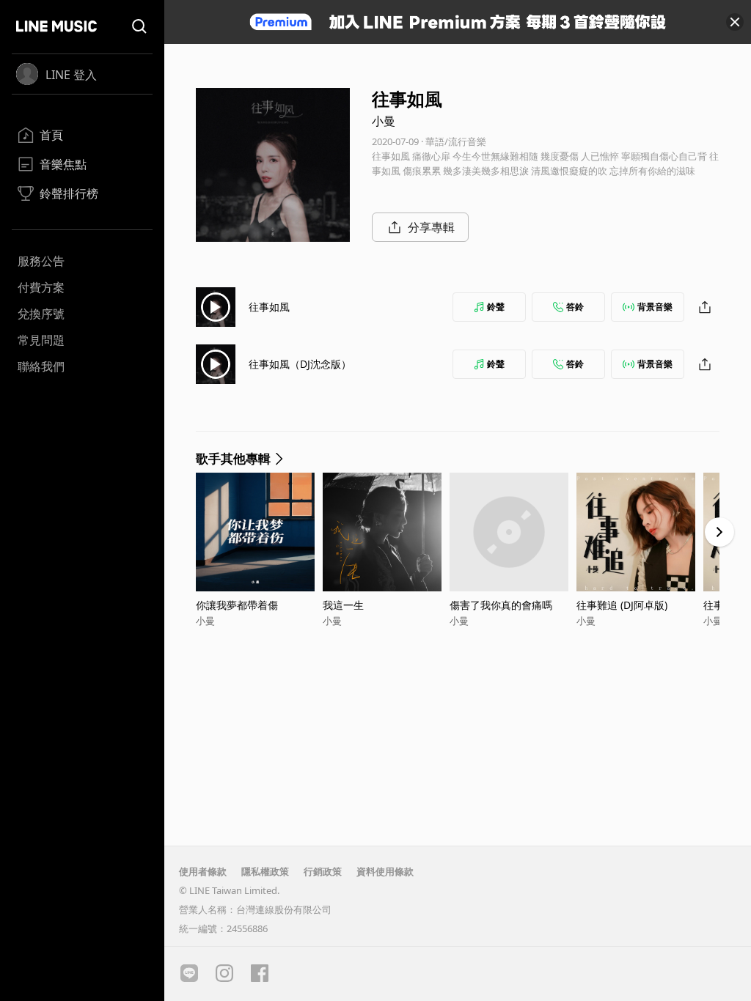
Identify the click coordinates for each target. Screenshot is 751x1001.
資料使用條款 (385, 871)
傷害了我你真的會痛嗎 (501, 605)
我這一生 (343, 605)
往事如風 (269, 307)
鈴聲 (496, 306)
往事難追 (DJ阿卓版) (621, 605)
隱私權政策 (265, 871)
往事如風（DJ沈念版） (300, 364)
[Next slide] (719, 532)
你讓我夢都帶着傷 (237, 605)
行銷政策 (323, 871)
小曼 (383, 121)
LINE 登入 (71, 75)
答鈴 (575, 306)
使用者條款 (203, 871)
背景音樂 (655, 306)
